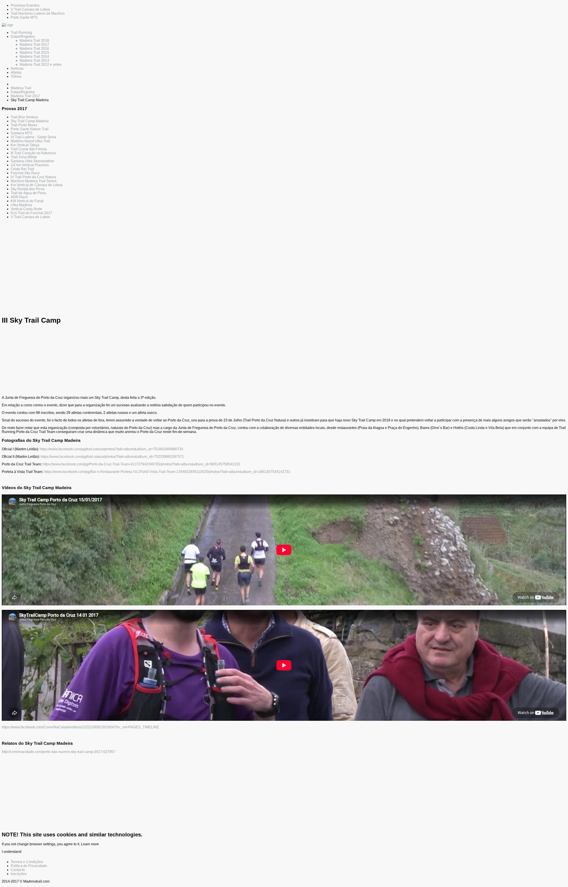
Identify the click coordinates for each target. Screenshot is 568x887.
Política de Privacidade (29, 866)
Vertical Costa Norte (26, 209)
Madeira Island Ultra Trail (30, 141)
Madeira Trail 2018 (34, 40)
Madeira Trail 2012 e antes (40, 64)
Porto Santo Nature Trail (30, 129)
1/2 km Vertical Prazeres (30, 165)
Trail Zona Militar (24, 157)
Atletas (16, 72)
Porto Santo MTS (24, 17)
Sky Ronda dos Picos (28, 189)
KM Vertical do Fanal (27, 201)
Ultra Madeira (21, 205)
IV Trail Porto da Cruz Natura (33, 177)
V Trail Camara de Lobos (30, 9)
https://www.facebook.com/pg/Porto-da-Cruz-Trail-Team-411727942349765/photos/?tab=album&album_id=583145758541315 (141, 464)
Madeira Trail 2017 (34, 44)
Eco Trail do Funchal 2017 (31, 213)
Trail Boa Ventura (24, 117)
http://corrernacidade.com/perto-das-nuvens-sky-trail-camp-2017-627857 (58, 752)
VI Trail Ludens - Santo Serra (33, 137)
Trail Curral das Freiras (29, 149)
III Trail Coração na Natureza (33, 153)
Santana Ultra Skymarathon (32, 161)
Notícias (17, 68)
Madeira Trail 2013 (34, 60)
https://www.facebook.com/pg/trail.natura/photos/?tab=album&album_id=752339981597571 (112, 456)
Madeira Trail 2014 (34, 56)
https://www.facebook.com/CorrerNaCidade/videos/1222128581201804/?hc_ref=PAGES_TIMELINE (80, 727)
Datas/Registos (23, 36)
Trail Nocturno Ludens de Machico (38, 13)
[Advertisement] (135, 261)
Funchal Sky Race (25, 173)
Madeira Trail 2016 (34, 48)
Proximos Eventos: (25, 5)
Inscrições (19, 874)
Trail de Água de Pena (28, 193)
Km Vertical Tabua (25, 145)
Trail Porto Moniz (24, 125)
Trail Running (21, 32)
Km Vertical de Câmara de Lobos (37, 185)
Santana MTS (21, 133)
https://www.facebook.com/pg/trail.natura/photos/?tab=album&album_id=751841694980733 (111, 449)
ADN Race (19, 197)
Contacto (18, 870)
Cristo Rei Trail (22, 169)
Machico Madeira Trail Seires (34, 181)
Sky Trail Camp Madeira (30, 121)
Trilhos (16, 76)
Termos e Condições (27, 862)
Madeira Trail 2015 (34, 52)
